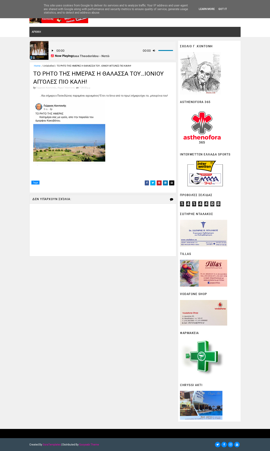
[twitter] (217, 444)
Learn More (207, 9)
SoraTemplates (52, 444)
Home (37, 65)
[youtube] (237, 444)
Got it (222, 9)
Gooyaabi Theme (89, 444)
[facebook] (224, 444)
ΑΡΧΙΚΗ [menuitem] (36, 31)
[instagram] (230, 444)
